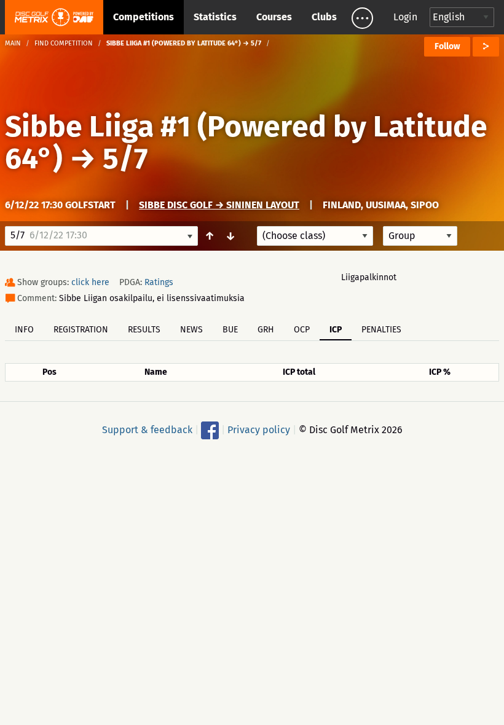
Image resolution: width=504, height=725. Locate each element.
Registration (80, 329)
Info (24, 329)
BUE (230, 329)
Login (405, 17)
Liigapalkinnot (368, 277)
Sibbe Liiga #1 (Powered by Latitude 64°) (246, 142)
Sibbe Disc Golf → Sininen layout (219, 205)
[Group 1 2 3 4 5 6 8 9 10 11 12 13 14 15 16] (420, 236)
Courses (274, 17)
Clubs (324, 17)
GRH (266, 329)
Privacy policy (258, 430)
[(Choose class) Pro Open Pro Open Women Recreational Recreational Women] (315, 236)
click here (90, 282)
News (191, 329)
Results (144, 329)
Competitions (143, 17)
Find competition (63, 43)
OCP (302, 329)
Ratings (158, 282)
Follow (447, 46)
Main (13, 43)
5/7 (125, 158)
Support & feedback (147, 430)
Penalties (381, 329)
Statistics (215, 17)
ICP (335, 329)
